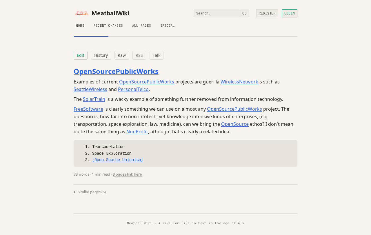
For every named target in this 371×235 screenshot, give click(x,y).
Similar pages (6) (92, 191)
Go (244, 13)
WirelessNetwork (239, 82)
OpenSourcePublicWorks (116, 71)
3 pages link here (127, 174)
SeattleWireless (90, 89)
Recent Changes (108, 25)
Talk (156, 55)
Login (289, 13)
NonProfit (137, 131)
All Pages (141, 25)
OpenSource (235, 124)
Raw (122, 55)
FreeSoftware (88, 109)
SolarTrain (94, 99)
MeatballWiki (110, 13)
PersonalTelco (133, 89)
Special (167, 25)
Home (80, 25)
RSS (139, 55)
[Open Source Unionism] (117, 159)
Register (267, 13)
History (101, 55)
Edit (80, 55)
